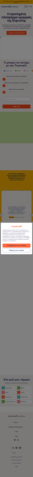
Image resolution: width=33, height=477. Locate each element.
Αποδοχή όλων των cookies (16, 245)
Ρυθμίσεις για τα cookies (16, 250)
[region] (16, 238)
